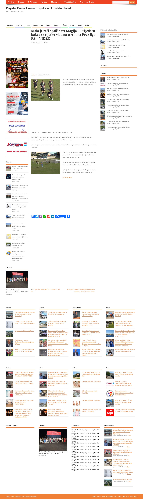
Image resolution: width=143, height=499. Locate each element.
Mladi (72, 25)
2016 (73, 462)
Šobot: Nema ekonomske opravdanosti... (119, 116)
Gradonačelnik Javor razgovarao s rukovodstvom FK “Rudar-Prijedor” (125, 314)
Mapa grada (56, 2)
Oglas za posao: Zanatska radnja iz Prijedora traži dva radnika (125, 410)
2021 (73, 446)
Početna (11, 2)
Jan (76, 430)
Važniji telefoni (70, 2)
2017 (73, 459)
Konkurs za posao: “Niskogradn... (117, 83)
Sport (48, 25)
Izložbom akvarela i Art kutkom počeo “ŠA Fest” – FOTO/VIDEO (24, 402)
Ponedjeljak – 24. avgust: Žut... (116, 45)
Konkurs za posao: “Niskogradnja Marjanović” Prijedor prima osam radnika (123, 383)
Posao (28, 25)
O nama (21, 2)
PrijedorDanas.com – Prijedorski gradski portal (38, 8)
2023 (73, 439)
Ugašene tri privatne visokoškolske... (118, 94)
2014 (73, 469)
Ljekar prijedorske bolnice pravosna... (118, 99)
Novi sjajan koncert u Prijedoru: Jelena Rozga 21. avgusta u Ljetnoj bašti (24, 392)
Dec (75, 435)
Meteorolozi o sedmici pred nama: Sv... (119, 56)
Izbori (80, 25)
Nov (73, 435)
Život (65, 25)
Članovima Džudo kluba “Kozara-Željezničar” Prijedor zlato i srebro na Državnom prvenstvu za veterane (124, 342)
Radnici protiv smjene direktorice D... (118, 77)
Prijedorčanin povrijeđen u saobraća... (118, 127)
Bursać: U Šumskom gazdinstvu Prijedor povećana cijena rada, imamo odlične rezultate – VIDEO (91, 352)
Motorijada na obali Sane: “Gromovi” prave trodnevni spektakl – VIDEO (90, 323)
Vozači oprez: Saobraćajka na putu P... (118, 121)
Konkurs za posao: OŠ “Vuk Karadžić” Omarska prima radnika (123, 402)
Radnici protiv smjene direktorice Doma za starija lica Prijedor (24, 342)
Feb (78, 430)
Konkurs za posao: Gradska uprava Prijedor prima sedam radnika (124, 374)
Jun (88, 430)
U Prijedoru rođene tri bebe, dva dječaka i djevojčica (91, 410)
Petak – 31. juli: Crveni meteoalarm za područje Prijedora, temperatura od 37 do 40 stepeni (91, 342)
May (86, 430)
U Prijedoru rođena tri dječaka (91, 400)
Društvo (10, 25)
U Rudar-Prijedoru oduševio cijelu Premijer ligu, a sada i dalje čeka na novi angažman (124, 323)
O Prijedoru (32, 2)
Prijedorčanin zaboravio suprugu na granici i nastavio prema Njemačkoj (25, 314)
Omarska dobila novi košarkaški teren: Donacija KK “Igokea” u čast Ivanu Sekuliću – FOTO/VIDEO (125, 333)
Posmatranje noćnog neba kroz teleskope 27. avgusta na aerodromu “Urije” (19, 177)
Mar (81, 430)
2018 (73, 456)
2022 (73, 443)
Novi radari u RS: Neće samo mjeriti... (118, 34)
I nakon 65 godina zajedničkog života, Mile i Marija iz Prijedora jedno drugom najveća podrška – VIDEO (58, 375)
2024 (73, 436)
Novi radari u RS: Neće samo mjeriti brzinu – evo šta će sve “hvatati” (19, 226)
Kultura (57, 25)
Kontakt (44, 2)
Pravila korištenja (87, 2)
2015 (73, 466)
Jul (90, 430)
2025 (73, 433)
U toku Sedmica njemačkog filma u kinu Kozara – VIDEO (24, 382)
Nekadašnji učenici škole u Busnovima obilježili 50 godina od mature (57, 383)
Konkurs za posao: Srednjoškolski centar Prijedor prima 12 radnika (124, 392)
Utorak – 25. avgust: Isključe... (116, 51)
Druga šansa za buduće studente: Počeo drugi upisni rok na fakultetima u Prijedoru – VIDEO (20, 196)
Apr (83, 430)
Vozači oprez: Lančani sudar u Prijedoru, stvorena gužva (57, 313)
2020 (73, 449)
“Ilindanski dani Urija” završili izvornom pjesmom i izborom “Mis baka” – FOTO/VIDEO (24, 374)
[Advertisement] (99, 18)
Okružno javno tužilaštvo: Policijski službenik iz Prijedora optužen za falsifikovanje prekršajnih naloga (57, 352)
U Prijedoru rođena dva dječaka (91, 381)
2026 (73, 430)
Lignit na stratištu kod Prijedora (24, 331)
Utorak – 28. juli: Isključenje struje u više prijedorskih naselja (25, 322)
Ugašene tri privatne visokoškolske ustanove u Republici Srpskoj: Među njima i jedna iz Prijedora (58, 412)
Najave (87, 25)
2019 (73, 453)
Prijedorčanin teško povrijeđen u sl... (118, 105)
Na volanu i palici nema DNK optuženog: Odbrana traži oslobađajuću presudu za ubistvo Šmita (58, 342)
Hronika (19, 25)
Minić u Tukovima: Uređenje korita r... (118, 110)
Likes (34, 74)
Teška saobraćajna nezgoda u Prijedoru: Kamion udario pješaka (57, 323)
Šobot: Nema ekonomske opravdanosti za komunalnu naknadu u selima (90, 314)
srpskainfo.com (67, 177)
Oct (98, 433)
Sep (95, 433)
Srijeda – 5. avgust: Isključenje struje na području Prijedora (24, 350)
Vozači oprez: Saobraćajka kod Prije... (118, 40)
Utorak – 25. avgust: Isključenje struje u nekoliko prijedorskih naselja (19, 207)
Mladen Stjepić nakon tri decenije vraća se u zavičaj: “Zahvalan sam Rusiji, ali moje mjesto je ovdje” (57, 393)
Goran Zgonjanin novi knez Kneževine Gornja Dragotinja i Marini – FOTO (91, 332)
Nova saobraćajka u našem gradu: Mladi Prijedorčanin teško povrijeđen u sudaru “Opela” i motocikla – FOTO (58, 333)
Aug (93, 430)
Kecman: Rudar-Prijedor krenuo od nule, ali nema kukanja (125, 350)
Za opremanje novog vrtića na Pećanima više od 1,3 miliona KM (91, 374)
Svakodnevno (38, 25)
